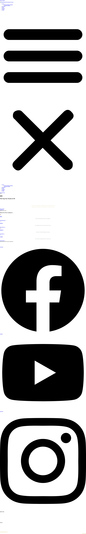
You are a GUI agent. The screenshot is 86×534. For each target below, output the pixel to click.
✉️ (0, 234)
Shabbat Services (2, 515)
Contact (1, 236)
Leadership (1, 519)
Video (3, 7)
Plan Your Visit (57, 1)
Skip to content (2, 0)
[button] (43, 97)
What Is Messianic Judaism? (8, 4)
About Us (1, 516)
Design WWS (84, 533)
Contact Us (1, 520)
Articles (3, 9)
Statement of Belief (7, 5)
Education (3, 6)
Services (3, 8)
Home (1, 216)
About (3, 3)
